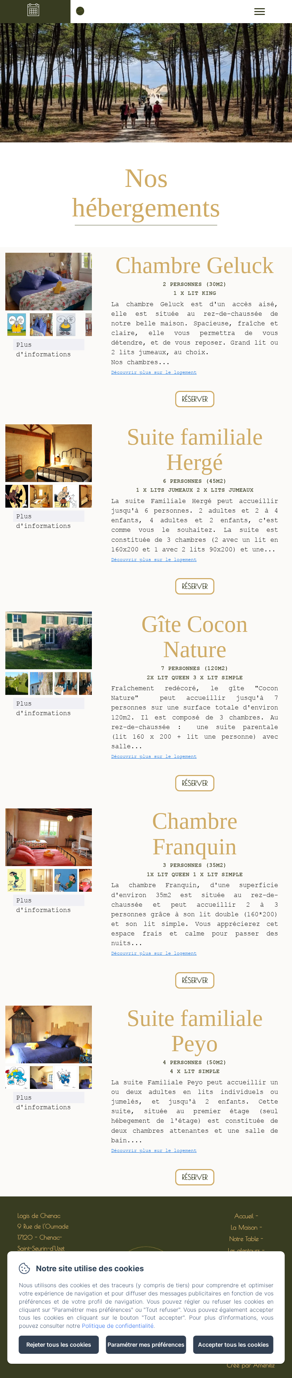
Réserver (195, 399)
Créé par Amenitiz (251, 1365)
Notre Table (244, 1238)
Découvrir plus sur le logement (154, 372)
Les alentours (244, 1250)
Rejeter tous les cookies (58, 1344)
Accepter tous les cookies (233, 1344)
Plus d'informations (43, 345)
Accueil (244, 1216)
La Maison (244, 1227)
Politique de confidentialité (117, 1325)
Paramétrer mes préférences (146, 1344)
